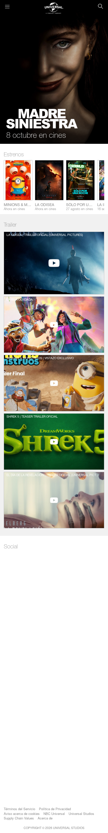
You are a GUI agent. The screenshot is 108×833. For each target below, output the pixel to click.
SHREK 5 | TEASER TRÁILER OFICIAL (32, 416)
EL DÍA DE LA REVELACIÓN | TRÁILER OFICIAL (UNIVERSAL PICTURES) (53, 475)
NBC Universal (54, 813)
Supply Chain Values (19, 818)
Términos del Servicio (19, 808)
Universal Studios (81, 813)
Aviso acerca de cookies (22, 813)
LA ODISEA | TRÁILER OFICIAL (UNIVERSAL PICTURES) (45, 235)
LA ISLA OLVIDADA (20, 299)
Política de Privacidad (55, 808)
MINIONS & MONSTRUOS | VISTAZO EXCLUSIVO (40, 358)
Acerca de (45, 818)
